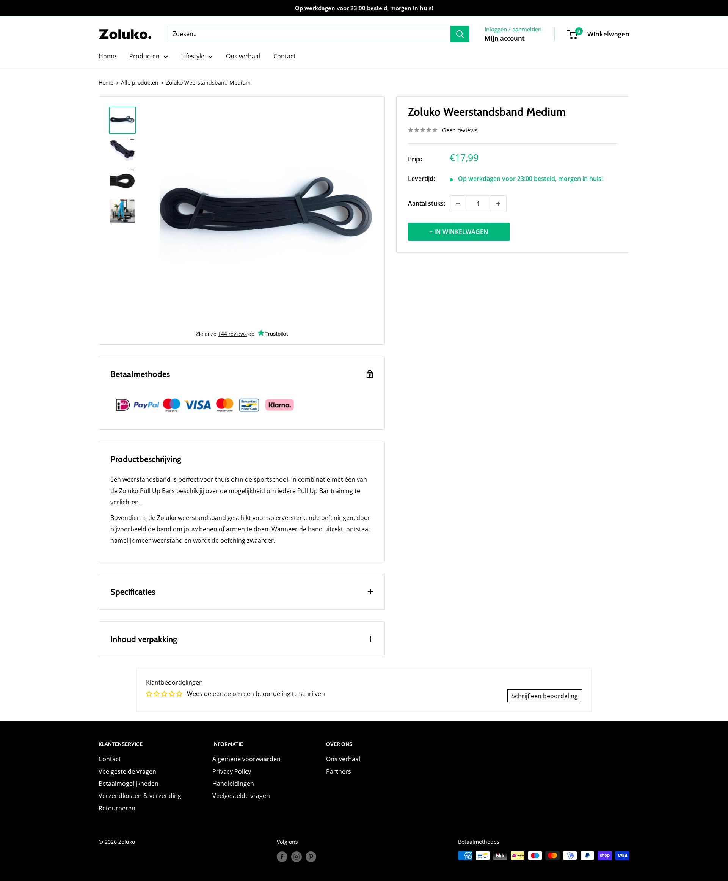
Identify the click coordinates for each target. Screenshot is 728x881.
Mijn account (505, 38)
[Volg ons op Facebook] (282, 856)
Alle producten (139, 82)
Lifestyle (192, 56)
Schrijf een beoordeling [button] (544, 696)
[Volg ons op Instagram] (296, 856)
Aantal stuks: (426, 203)
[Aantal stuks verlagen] (458, 204)
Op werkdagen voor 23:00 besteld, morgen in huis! (364, 8)
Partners (338, 771)
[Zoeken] (459, 34)
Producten (144, 56)
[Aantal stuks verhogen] (498, 204)
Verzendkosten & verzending (140, 795)
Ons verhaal (243, 56)
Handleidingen (233, 783)
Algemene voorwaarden (246, 759)
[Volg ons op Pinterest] (311, 856)
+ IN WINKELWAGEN (458, 232)
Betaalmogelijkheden (128, 783)
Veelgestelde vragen (127, 771)
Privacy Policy (231, 771)
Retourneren (117, 808)
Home (107, 56)
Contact (284, 56)
